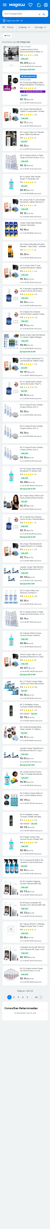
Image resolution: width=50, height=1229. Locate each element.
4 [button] (22, 997)
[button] (39, 14)
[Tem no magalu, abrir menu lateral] (4, 4)
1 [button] (9, 997)
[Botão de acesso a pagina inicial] (17, 4)
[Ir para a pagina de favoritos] (30, 4)
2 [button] (14, 997)
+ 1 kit (11, 65)
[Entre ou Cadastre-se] (45, 4)
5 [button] (27, 997)
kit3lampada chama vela (25, 1013)
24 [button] (36, 997)
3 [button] (18, 997)
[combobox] (25, 13)
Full (8, 35)
